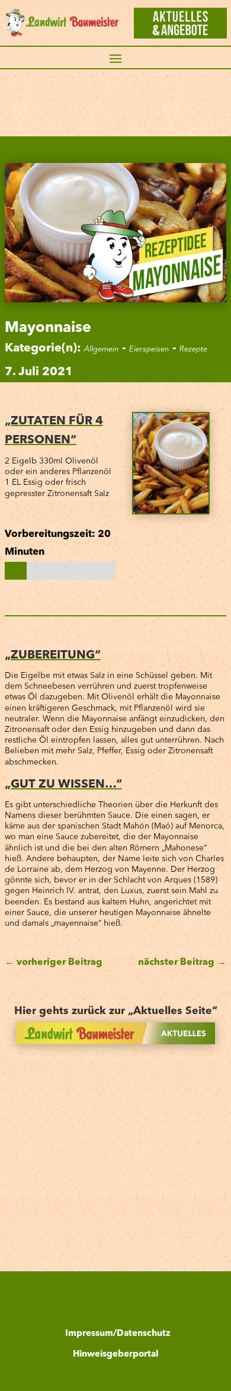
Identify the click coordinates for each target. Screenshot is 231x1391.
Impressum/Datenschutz (118, 1333)
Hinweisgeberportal (115, 1354)
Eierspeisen (149, 349)
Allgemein (101, 349)
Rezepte (193, 349)
